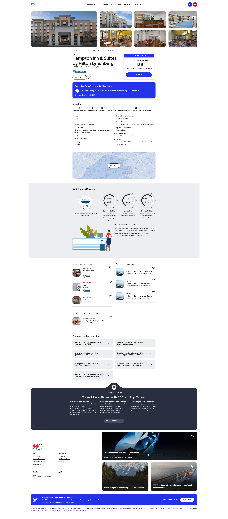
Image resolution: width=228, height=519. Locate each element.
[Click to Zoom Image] (64, 29)
